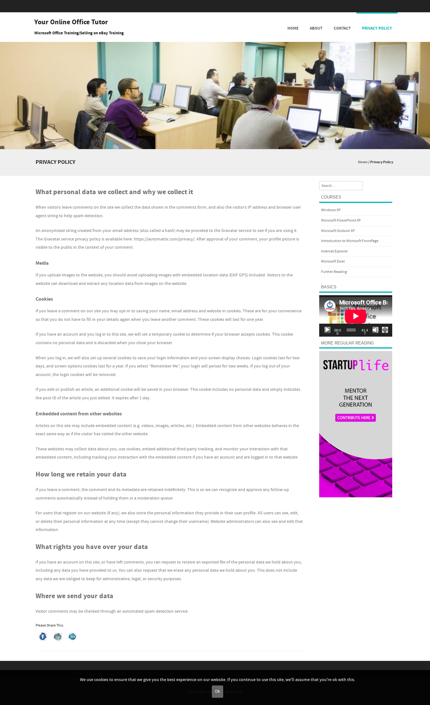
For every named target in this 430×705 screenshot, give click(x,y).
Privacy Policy (377, 28)
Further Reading (334, 271)
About (316, 28)
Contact (342, 28)
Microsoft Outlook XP (338, 230)
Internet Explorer (334, 251)
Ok (217, 691)
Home (292, 28)
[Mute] (375, 330)
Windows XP (331, 210)
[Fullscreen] (385, 330)
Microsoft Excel (333, 261)
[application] (355, 316)
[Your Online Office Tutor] (215, 144)
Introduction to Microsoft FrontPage (349, 241)
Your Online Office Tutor (71, 22)
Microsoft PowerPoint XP (341, 220)
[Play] (327, 330)
